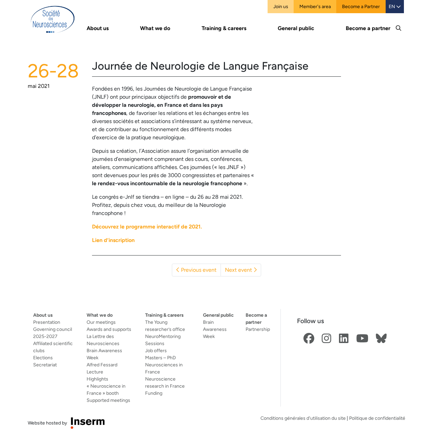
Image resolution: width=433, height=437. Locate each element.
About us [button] (98, 28)
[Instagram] (326, 339)
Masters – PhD (160, 357)
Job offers (156, 350)
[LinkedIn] (343, 339)
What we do (100, 315)
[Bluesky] (381, 339)
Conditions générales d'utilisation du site (303, 418)
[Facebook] (308, 339)
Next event (239, 270)
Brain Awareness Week (215, 329)
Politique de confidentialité (377, 418)
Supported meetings (108, 400)
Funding (153, 393)
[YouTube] (362, 339)
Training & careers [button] (224, 28)
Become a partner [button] (368, 28)
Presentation (46, 322)
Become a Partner (361, 6)
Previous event (198, 270)
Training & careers (164, 315)
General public (218, 315)
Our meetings (101, 322)
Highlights (97, 379)
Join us (280, 6)
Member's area (315, 6)
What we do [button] (155, 28)
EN (392, 6)
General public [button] (296, 28)
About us (43, 315)
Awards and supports (109, 329)
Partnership (258, 329)
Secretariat (45, 364)
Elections (43, 357)
